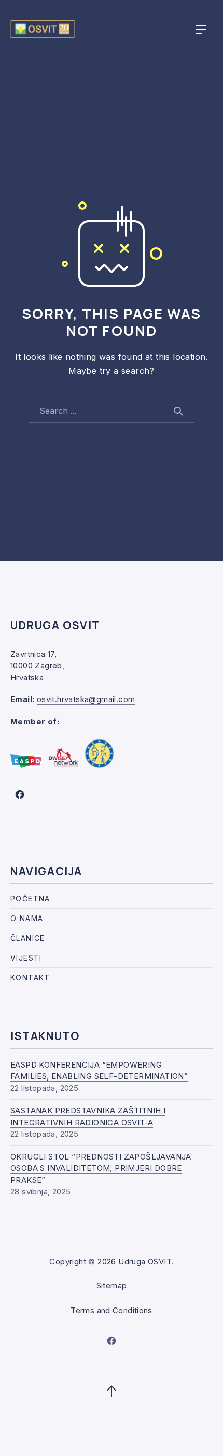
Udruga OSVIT (144, 1261)
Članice (27, 938)
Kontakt (30, 977)
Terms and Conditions (111, 1310)
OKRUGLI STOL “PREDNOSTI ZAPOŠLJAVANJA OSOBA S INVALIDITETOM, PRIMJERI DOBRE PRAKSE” (100, 1168)
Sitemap (111, 1285)
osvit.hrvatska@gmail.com (86, 699)
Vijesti (26, 957)
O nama (26, 918)
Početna (30, 898)
